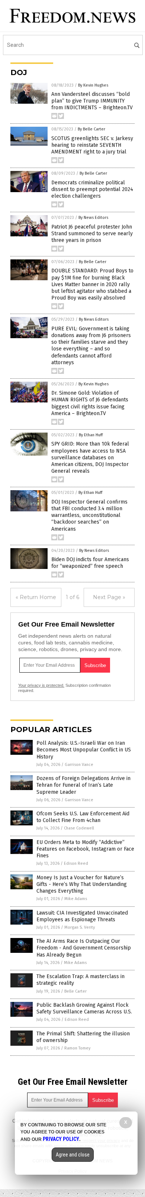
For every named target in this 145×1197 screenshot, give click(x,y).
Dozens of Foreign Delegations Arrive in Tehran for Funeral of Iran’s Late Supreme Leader (83, 785)
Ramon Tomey (77, 1048)
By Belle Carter (91, 129)
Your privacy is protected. (41, 685)
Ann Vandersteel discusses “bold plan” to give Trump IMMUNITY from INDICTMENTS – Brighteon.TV (92, 101)
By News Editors (93, 217)
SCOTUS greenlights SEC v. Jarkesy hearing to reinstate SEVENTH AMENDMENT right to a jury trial (92, 145)
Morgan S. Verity (79, 927)
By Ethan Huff (91, 435)
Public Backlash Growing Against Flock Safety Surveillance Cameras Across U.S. (84, 1008)
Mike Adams (75, 898)
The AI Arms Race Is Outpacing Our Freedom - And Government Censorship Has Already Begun (83, 948)
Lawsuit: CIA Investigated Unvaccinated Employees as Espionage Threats (82, 916)
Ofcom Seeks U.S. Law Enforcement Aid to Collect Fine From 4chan (82, 817)
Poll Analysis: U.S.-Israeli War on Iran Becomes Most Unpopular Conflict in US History (83, 750)
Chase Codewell (79, 828)
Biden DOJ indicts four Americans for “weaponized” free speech (90, 562)
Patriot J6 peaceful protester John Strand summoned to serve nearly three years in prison (92, 233)
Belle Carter (75, 991)
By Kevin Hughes (93, 85)
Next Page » (109, 597)
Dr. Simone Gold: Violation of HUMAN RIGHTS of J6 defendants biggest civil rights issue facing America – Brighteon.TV (89, 403)
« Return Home (36, 597)
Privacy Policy (61, 1139)
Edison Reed (76, 863)
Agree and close (73, 1155)
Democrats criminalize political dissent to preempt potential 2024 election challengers (92, 189)
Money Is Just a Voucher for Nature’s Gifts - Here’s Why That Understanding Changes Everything (81, 884)
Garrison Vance (79, 764)
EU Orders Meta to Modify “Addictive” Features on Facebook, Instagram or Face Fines (85, 849)
